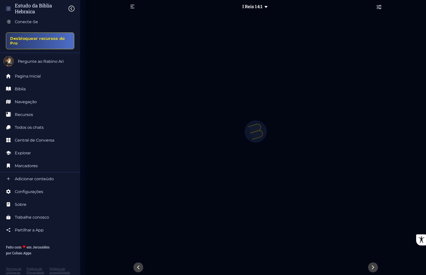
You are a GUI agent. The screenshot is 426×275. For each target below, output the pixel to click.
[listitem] (40, 88)
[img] (74, 8)
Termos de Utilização (13, 270)
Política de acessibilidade (60, 270)
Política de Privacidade (35, 270)
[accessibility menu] (421, 239)
